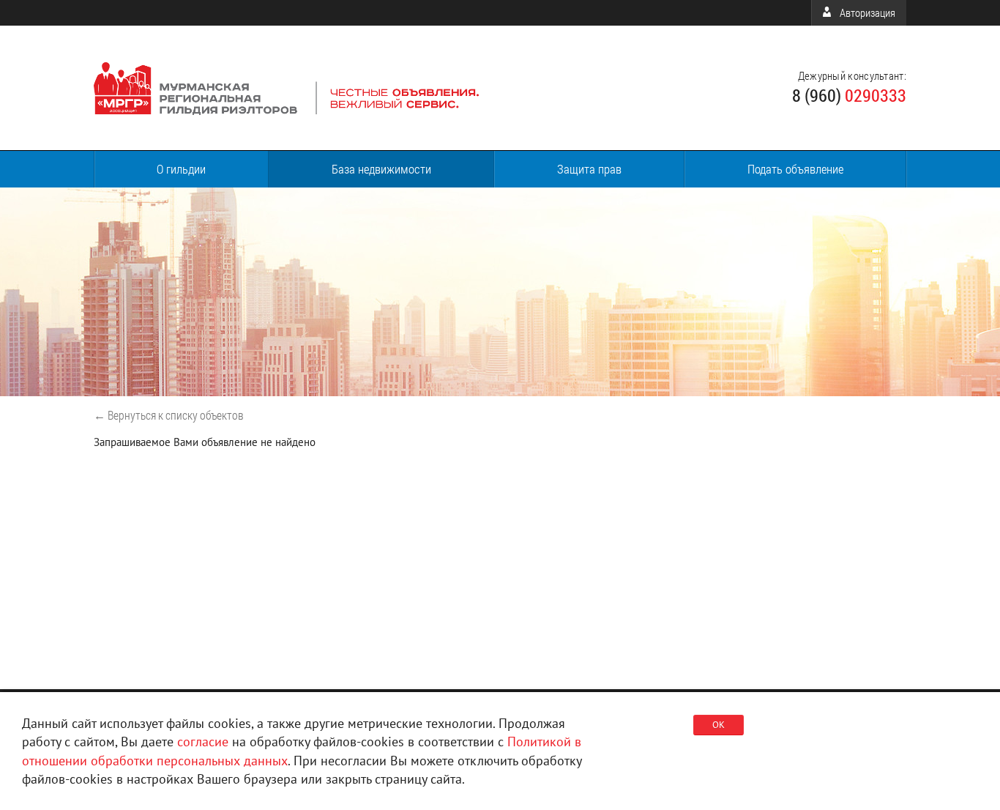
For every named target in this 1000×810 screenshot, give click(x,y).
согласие (202, 741)
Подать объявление (795, 168)
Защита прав (589, 168)
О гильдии (181, 168)
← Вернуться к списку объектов (169, 415)
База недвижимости (381, 168)
